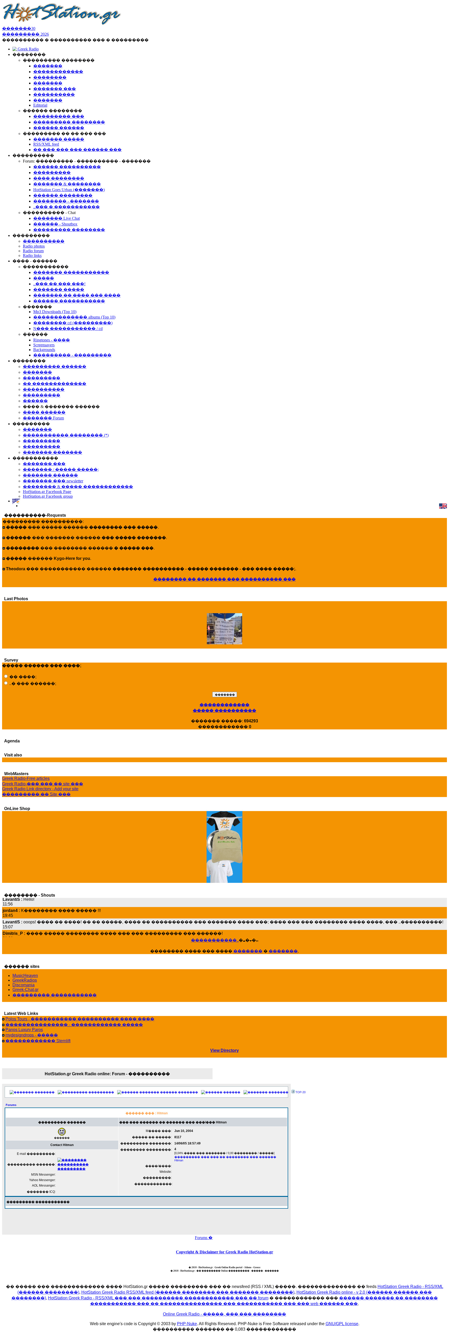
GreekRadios (24, 980)
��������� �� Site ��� (36, 794)
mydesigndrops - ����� (31, 1035)
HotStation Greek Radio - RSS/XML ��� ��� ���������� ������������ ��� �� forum (158, 1298)
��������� (101, 1092)
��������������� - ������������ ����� (74, 1024)
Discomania (23, 985)
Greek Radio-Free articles (26, 778)
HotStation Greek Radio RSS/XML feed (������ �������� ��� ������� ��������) (187, 1292)
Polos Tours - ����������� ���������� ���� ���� (79, 1019)
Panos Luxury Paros (24, 1029)
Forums (11, 1104)
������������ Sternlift (37, 1041)
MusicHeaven (25, 975)
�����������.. (215, 940)
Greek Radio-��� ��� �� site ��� (42, 784)
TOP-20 (300, 1092)
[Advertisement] (146, 1220)
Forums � (204, 1237)
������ (231, 1092)
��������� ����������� (54, 995)
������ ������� (179, 1092)
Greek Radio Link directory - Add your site (40, 789)
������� (247, 951)
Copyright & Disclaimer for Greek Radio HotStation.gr (224, 1252)
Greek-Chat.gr (25, 989)
